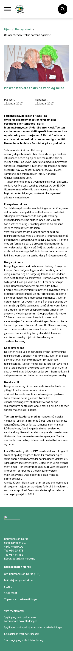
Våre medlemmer (14, 611)
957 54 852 (16, 554)
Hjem (7, 29)
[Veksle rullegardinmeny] (62, 9)
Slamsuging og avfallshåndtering (23, 640)
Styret (8, 586)
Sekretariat (10, 593)
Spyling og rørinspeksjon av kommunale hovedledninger (20, 619)
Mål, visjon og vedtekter (18, 580)
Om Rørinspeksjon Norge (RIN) (22, 574)
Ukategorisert (23, 29)
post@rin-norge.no (24, 558)
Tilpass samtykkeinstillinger (20, 599)
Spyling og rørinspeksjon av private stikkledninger (33, 627)
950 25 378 (16, 550)
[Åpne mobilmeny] (7, 10)
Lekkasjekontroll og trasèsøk (21, 634)
